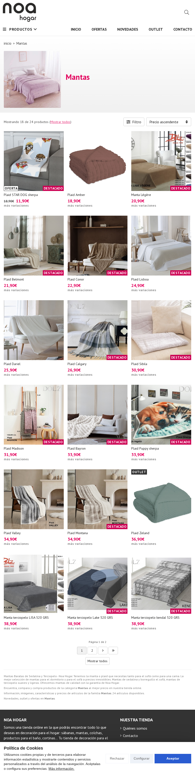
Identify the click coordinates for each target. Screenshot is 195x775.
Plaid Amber (76, 195)
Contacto (130, 735)
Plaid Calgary (77, 364)
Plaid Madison (14, 448)
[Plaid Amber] (97, 161)
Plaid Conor (76, 279)
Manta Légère (141, 195)
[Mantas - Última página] (102, 650)
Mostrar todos (60, 122)
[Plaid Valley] (34, 499)
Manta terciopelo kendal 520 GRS (155, 617)
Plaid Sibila (139, 364)
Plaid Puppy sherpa (145, 448)
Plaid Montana (78, 533)
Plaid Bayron (77, 448)
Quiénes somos (135, 728)
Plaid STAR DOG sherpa (21, 195)
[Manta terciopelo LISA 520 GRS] (34, 584)
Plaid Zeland (140, 533)
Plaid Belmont (14, 279)
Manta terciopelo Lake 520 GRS (90, 617)
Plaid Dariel (12, 364)
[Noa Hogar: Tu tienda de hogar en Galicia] (19, 12)
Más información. (61, 768)
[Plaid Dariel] (34, 330)
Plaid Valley (12, 533)
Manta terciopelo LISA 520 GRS (26, 617)
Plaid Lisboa (140, 279)
